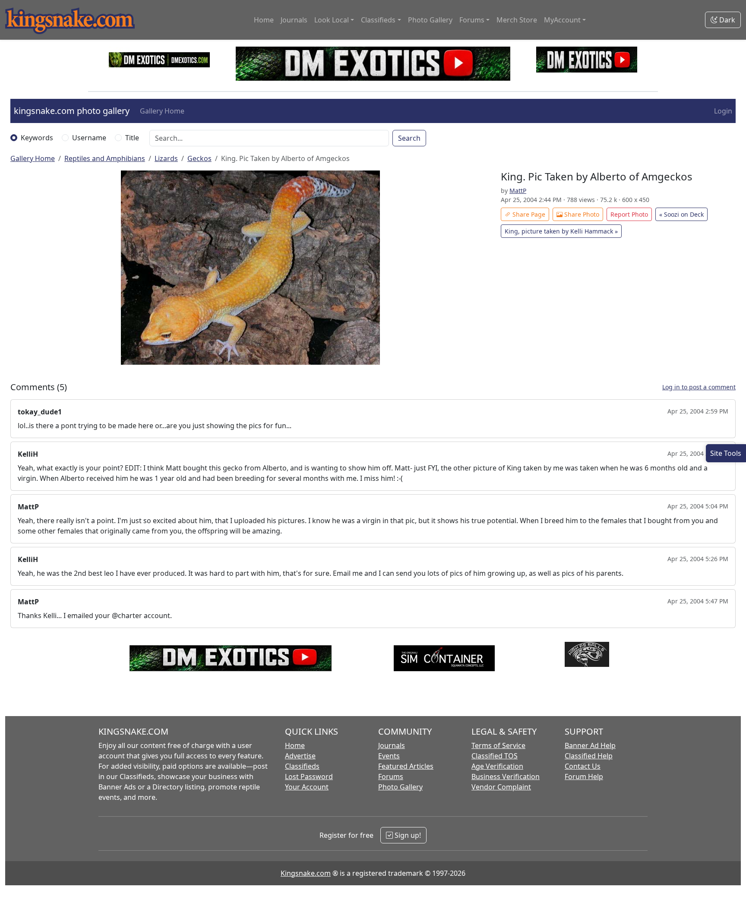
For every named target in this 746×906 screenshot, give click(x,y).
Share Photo (581, 214)
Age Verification (497, 766)
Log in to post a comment (699, 387)
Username (89, 137)
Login (723, 111)
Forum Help (584, 776)
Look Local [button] (331, 20)
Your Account (307, 787)
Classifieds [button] (378, 20)
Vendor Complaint (501, 787)
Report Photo (629, 214)
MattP (517, 190)
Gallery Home (162, 111)
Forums (390, 776)
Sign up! (407, 835)
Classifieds (302, 766)
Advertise (300, 756)
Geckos (199, 158)
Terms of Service (498, 745)
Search (409, 138)
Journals (294, 20)
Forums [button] (471, 20)
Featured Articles (405, 766)
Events (389, 756)
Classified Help (589, 756)
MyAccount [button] (562, 20)
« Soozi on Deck (681, 214)
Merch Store (516, 20)
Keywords (37, 137)
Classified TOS (494, 756)
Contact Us (583, 766)
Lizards (166, 158)
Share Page (528, 214)
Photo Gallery (430, 20)
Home (264, 20)
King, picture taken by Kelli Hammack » (561, 231)
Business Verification (505, 776)
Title (132, 137)
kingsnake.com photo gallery (72, 111)
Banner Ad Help (590, 745)
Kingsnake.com (306, 873)
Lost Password (309, 776)
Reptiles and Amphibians (104, 158)
